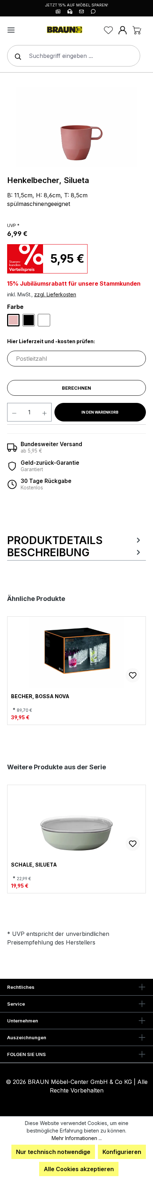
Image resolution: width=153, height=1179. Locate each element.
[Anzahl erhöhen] (45, 412)
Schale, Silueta (34, 865)
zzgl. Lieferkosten (55, 294)
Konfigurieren (121, 1151)
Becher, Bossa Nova (40, 696)
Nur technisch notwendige (53, 1151)
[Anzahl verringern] (14, 412)
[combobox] (73, 55)
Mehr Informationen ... (77, 1138)
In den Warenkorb (99, 412)
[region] (76, 127)
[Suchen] (16, 55)
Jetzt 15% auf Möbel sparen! (76, 5)
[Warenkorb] (137, 30)
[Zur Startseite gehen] (64, 30)
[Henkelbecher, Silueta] (76, 127)
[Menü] (11, 30)
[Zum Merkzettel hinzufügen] (133, 675)
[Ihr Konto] (122, 30)
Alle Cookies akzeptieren (79, 1169)
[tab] (74, 540)
